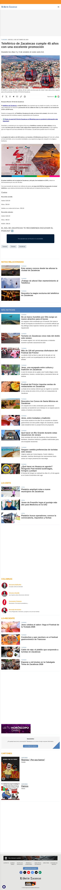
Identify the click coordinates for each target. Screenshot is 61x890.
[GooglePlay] (40, 872)
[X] (6, 96)
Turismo (5, 246)
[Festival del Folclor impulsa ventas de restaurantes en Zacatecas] (10, 388)
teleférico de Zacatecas (10, 105)
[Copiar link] (21, 96)
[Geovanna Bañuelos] (4, 585)
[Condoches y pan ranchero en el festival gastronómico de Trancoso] (10, 639)
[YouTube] (28, 872)
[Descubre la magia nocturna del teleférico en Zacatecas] (10, 295)
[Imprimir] (25, 96)
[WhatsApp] (10, 96)
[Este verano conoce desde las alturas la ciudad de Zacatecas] (10, 270)
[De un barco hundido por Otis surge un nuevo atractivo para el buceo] (10, 322)
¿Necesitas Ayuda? (30, 868)
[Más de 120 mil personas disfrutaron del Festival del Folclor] (10, 355)
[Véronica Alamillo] (4, 594)
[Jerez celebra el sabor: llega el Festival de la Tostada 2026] (10, 627)
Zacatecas (22, 246)
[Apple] (36, 872)
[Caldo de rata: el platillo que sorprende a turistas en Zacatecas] (10, 652)
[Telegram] (13, 96)
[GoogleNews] (32, 872)
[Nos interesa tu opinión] (30, 858)
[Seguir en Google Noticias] (58, 96)
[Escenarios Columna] (4, 602)
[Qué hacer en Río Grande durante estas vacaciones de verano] (10, 437)
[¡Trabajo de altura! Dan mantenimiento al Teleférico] (10, 283)
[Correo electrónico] (17, 96)
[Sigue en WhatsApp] (55, 96)
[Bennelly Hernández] (4, 610)
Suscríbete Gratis (30, 746)
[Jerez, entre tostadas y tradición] (10, 421)
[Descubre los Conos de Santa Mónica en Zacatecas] (10, 405)
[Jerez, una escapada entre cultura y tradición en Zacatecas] (10, 371)
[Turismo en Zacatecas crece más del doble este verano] (10, 339)
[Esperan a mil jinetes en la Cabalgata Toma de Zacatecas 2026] (10, 664)
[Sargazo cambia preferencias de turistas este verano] (10, 454)
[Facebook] (2, 96)
